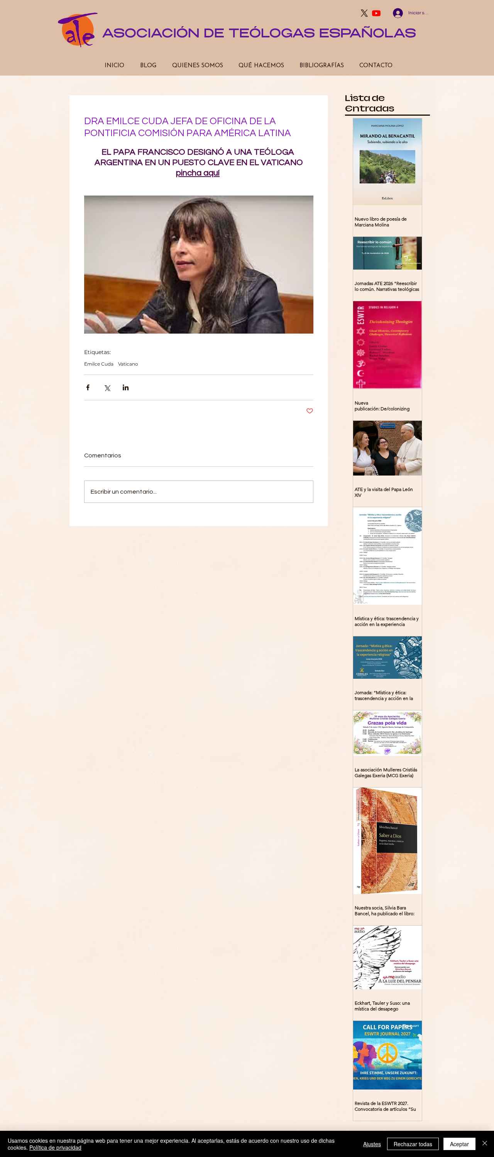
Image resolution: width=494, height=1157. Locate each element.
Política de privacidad (55, 1147)
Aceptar (459, 1144)
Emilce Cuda (98, 364)
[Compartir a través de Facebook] (87, 387)
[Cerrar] (484, 1144)
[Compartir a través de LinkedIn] (125, 387)
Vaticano (128, 364)
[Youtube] (376, 13)
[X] (364, 13)
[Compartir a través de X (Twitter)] (106, 387)
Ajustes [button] (372, 1144)
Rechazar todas (413, 1144)
